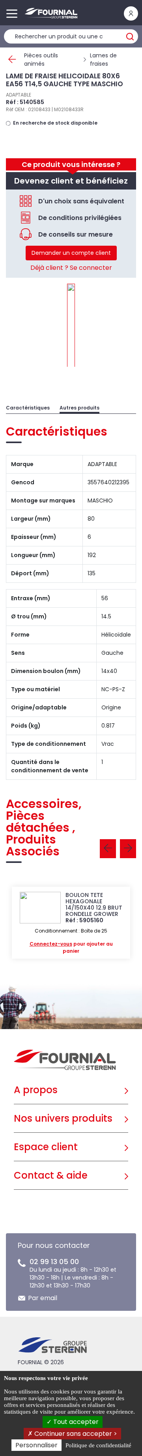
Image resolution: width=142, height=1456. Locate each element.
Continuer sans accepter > (75, 1433)
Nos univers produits (63, 1118)
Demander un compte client (71, 253)
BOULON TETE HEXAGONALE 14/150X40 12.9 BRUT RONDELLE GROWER (93, 904)
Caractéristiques (28, 407)
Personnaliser (36, 1445)
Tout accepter (75, 1421)
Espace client (46, 1146)
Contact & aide (51, 1175)
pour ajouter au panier (71, 947)
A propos (36, 1089)
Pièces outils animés (41, 59)
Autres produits (79, 407)
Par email (42, 1297)
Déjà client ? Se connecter (71, 267)
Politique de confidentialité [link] (98, 1445)
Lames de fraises (103, 59)
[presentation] (108, 848)
